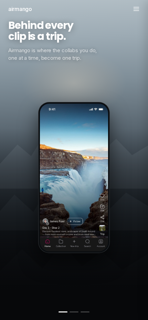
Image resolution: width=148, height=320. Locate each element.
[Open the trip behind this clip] (102, 228)
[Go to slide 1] (63, 311)
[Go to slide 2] (74, 311)
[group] (74, 143)
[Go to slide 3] (85, 311)
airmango (20, 8)
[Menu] (136, 8)
